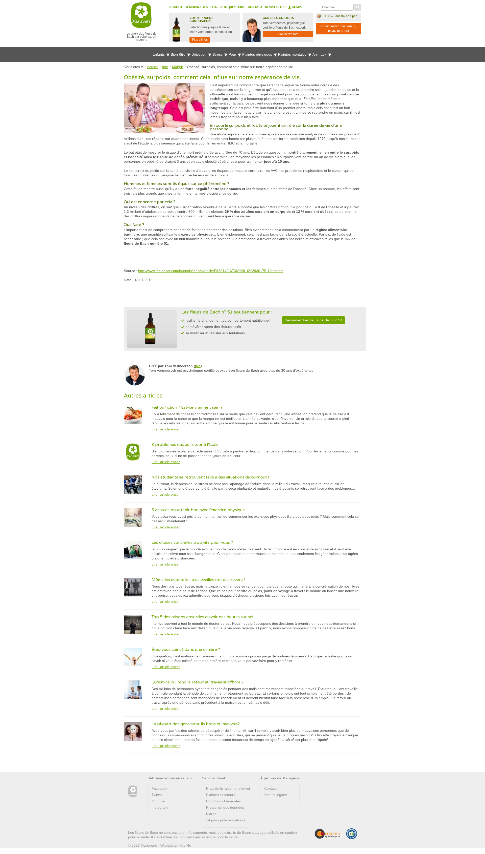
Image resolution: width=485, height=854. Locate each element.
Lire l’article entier (166, 429)
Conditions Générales (223, 801)
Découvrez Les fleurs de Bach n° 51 (313, 320)
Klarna (211, 814)
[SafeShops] (327, 833)
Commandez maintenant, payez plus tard (338, 29)
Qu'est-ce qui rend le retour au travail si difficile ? (198, 682)
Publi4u (185, 845)
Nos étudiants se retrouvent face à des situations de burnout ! (210, 477)
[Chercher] (357, 6)
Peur (233, 54)
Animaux (319, 54)
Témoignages (196, 7)
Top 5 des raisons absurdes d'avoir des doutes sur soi (202, 616)
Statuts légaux (275, 795)
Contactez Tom (288, 34)
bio (198, 366)
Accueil (176, 7)
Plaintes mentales (292, 54)
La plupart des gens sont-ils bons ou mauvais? (196, 723)
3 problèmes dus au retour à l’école (185, 444)
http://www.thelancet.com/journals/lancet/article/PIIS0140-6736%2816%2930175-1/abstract (210, 271)
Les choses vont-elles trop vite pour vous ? (192, 542)
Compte (298, 7)
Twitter (157, 795)
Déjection (199, 54)
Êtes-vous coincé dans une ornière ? (186, 649)
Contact (255, 7)
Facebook (159, 788)
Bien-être (178, 54)
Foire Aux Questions (227, 7)
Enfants (159, 54)
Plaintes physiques (257, 54)
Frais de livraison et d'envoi (228, 788)
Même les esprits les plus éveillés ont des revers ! (198, 579)
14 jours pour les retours (225, 820)
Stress (218, 54)
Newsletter (275, 7)
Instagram (160, 807)
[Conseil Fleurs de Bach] (132, 791)
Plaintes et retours (220, 795)
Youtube (158, 801)
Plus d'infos (200, 39)
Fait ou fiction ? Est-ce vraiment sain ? (187, 407)
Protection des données (225, 807)
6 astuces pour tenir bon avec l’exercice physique (198, 509)
